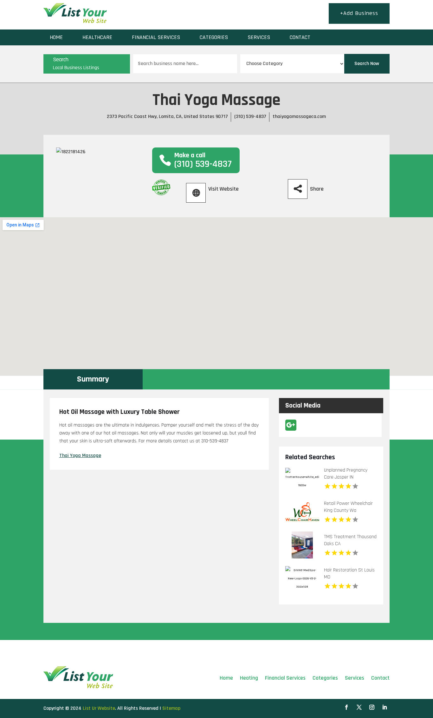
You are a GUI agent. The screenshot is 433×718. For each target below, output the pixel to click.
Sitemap (171, 708)
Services (259, 37)
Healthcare (97, 37)
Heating (249, 678)
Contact (300, 37)
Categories (214, 37)
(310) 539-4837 (250, 116)
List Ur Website (99, 708)
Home (56, 37)
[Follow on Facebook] (346, 707)
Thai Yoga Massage (80, 455)
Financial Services (156, 37)
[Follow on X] (359, 707)
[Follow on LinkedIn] (384, 707)
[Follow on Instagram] (372, 707)
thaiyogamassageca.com (299, 116)
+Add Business (359, 13)
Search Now (366, 63)
